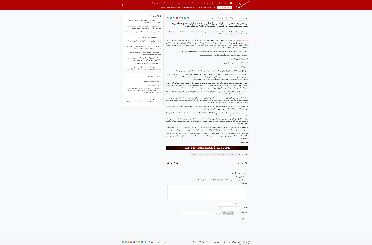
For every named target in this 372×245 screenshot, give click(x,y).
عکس (158, 3)
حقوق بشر (219, 3)
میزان (193, 155)
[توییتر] (174, 18)
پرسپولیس (222, 155)
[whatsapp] (168, 163)
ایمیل (245, 207)
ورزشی (178, 3)
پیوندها (152, 3)
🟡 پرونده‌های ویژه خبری (224, 7)
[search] (123, 5)
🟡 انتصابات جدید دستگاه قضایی (206, 7)
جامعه (203, 3)
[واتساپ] (182, 18)
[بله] (185, 18)
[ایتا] (179, 18)
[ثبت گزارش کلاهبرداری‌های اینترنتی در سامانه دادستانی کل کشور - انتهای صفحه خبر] (207, 148)
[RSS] (128, 242)
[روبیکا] (168, 18)
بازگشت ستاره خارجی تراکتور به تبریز (148, 37)
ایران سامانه (238, 244)
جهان (172, 3)
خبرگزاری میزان (243, 40)
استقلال (207, 155)
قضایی (226, 3)
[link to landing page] (242, 5)
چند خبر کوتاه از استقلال (152, 96)
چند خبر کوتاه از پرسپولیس (151, 81)
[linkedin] (171, 163)
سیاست (197, 3)
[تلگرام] (188, 18)
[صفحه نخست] (231, 3)
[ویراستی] (171, 18)
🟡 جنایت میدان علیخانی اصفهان (170, 7)
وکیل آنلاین (210, 3)
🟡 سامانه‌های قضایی (188, 7)
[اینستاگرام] (177, 18)
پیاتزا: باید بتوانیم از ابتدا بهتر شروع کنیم (147, 63)
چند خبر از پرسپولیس (153, 85)
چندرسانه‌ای (165, 3)
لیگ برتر (199, 155)
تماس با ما (158, 242)
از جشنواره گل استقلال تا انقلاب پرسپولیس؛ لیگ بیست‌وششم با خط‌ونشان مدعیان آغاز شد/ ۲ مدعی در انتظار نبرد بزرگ (143, 102)
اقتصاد (190, 3)
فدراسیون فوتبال (199, 40)
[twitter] (177, 164)
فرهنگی (184, 3)
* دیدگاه (244, 183)
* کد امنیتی (243, 212)
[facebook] (174, 163)
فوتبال (240, 18)
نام (246, 203)
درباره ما (151, 242)
